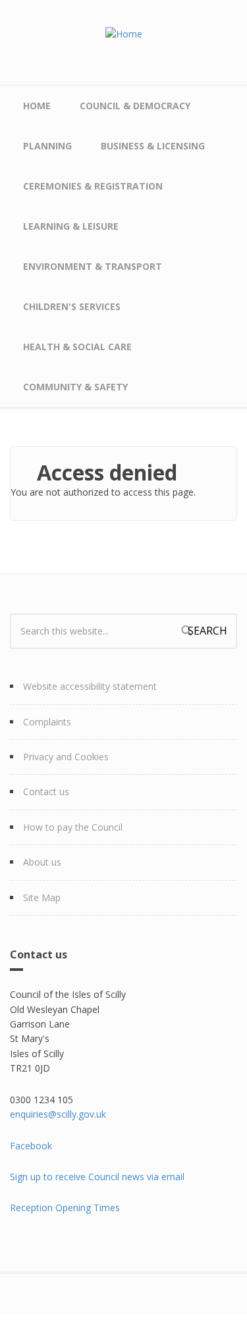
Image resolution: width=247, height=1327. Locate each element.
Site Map (42, 897)
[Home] (123, 33)
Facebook (31, 1145)
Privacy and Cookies (66, 756)
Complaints (47, 722)
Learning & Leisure (71, 226)
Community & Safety (75, 386)
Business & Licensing (153, 146)
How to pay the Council (73, 827)
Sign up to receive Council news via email (97, 1176)
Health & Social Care (77, 346)
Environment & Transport (92, 266)
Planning (47, 146)
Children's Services (72, 306)
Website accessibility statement (90, 686)
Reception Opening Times (65, 1207)
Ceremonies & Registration (93, 186)
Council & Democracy (135, 105)
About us (42, 862)
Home (37, 105)
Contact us (46, 791)
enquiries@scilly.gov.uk (58, 1114)
